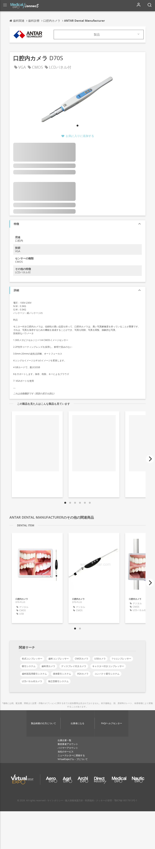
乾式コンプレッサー (32, 658)
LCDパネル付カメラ (32, 681)
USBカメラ (100, 658)
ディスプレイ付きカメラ (73, 666)
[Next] (150, 459)
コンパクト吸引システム (107, 673)
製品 (97, 34)
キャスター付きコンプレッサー (108, 666)
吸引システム (29, 666)
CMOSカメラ (81, 658)
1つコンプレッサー (121, 658)
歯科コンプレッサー (58, 658)
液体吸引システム (62, 673)
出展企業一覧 (64, 740)
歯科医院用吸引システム (34, 673)
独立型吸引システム (58, 681)
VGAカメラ (82, 673)
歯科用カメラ (48, 666)
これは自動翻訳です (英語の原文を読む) (33, 393)
